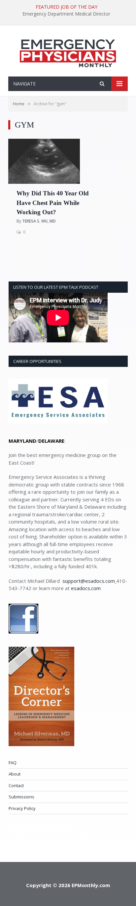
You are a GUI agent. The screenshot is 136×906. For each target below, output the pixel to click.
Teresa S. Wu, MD (39, 221)
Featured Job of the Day (66, 7)
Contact (16, 785)
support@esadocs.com (88, 581)
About (14, 774)
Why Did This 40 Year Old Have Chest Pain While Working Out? (53, 203)
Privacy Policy (22, 808)
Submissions (21, 797)
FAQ (13, 763)
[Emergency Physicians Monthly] (68, 51)
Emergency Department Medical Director (66, 14)
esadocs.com (86, 588)
